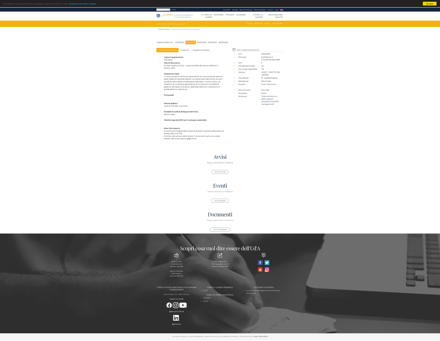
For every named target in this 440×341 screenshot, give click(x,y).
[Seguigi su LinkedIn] (176, 318)
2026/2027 (212, 42)
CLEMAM (207, 298)
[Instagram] (267, 269)
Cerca (174, 9)
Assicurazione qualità (275, 16)
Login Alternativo (260, 336)
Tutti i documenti (220, 229)
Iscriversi (219, 15)
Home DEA (226, 10)
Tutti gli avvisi (220, 172)
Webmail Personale (245, 10)
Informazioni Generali (167, 50)
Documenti (277, 24)
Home (249, 24)
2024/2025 (190, 42)
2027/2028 (223, 42)
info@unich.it (222, 261)
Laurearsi (241, 15)
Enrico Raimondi (268, 84)
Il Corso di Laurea (206, 16)
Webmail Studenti (260, 10)
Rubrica (270, 10)
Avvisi (267, 24)
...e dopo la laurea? (257, 16)
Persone (258, 24)
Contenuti (184, 50)
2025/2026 (201, 42)
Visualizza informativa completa (82, 3)
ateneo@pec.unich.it (222, 264)
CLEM (205, 290)
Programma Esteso (201, 50)
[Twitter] (267, 262)
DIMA (205, 301)
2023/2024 (179, 42)
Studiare (229, 15)
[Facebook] (260, 262)
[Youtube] (260, 269)
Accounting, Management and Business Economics (263, 291)
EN (282, 9)
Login (277, 10)
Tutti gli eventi (220, 201)
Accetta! (429, 3)
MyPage (235, 10)
